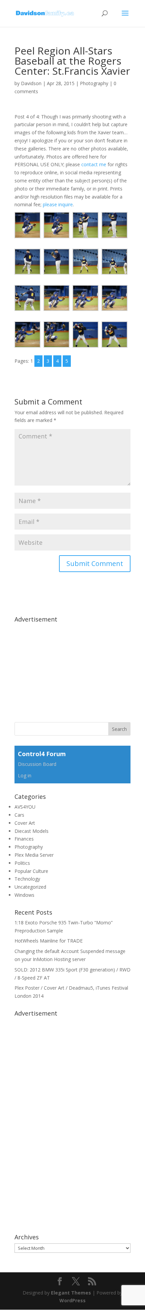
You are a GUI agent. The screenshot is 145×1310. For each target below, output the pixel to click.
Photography (94, 83)
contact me (93, 164)
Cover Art (24, 823)
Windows (24, 895)
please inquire (58, 204)
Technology (27, 879)
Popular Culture (31, 871)
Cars (19, 815)
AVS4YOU (24, 807)
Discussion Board (37, 764)
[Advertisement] (65, 668)
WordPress (72, 1300)
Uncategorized (30, 887)
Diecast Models (31, 831)
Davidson (31, 83)
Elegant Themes (71, 1292)
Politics (22, 863)
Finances (24, 839)
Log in (24, 775)
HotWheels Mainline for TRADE (48, 940)
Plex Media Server (34, 855)
